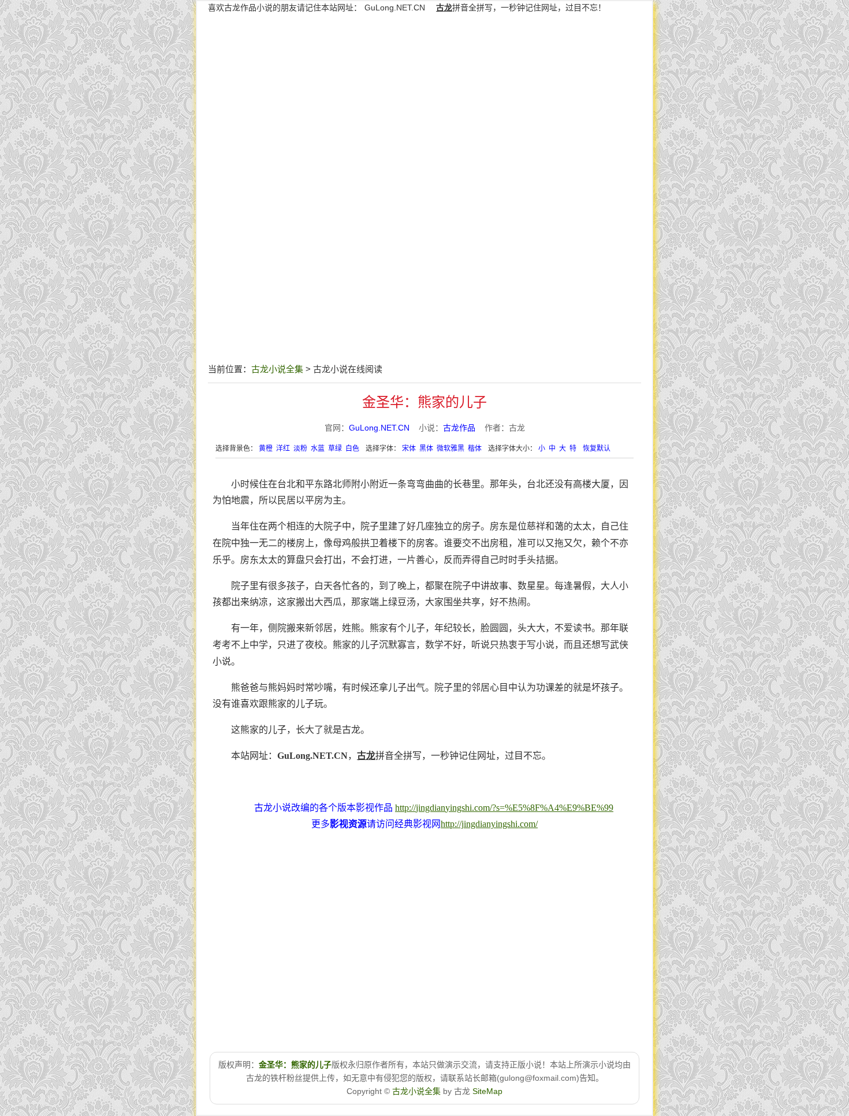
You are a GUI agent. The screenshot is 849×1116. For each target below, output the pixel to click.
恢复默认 (596, 448)
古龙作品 (459, 427)
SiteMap (487, 1091)
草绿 (335, 448)
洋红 (283, 448)
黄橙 (266, 448)
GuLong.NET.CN (394, 7)
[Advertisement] (424, 278)
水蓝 (318, 448)
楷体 (475, 448)
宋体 (409, 448)
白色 (352, 448)
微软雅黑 (450, 448)
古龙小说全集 (277, 369)
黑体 (426, 448)
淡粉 (300, 448)
